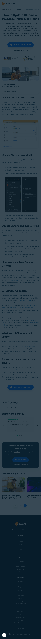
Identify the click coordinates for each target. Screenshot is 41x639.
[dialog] (20, 319)
